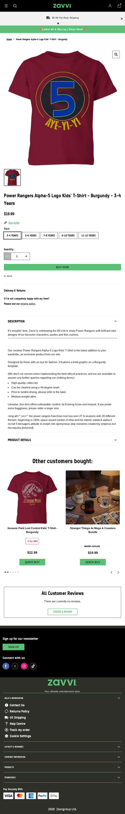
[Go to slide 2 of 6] (7, 572)
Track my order (20, 730)
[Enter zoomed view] (116, 54)
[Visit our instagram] (24, 666)
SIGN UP (13, 647)
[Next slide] (118, 572)
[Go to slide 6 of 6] (18, 572)
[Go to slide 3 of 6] (10, 572)
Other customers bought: (62, 461)
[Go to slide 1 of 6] (5, 572)
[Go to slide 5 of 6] (15, 572)
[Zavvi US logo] (62, 6)
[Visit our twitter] (15, 666)
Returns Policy (19, 711)
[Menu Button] (6, 6)
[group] (62, 107)
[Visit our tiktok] (33, 666)
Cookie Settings (20, 736)
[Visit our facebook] (6, 666)
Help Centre (17, 724)
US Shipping (18, 717)
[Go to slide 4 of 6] (13, 572)
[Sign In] (110, 6)
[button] (62, 223)
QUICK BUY (32, 562)
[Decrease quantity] (7, 256)
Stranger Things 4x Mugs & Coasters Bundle (93, 530)
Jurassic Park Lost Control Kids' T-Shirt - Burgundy (32, 530)
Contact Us (17, 705)
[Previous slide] (111, 572)
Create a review (62, 611)
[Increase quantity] (26, 256)
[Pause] (121, 18)
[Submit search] (15, 6)
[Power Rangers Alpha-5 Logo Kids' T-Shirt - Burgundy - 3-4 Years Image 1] (12, 177)
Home (9, 39)
